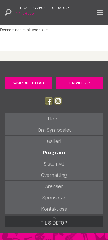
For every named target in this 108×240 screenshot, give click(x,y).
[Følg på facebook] (49, 101)
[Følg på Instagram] (58, 101)
